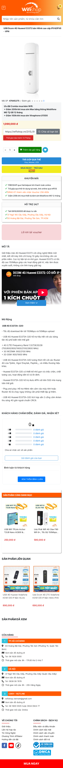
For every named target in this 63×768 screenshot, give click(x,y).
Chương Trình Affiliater (12, 736)
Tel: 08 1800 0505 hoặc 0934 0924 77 (22, 706)
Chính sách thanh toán (43, 736)
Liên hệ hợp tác (9, 730)
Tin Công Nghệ (9, 733)
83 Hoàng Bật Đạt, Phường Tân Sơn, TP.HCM (27, 218)
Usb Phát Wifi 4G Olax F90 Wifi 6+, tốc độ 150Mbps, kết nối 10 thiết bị (46, 531)
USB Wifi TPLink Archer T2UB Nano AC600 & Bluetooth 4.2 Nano (14, 531)
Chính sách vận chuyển (44, 733)
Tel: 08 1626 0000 (13, 656)
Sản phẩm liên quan (16, 558)
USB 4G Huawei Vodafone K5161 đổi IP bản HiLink (15, 596)
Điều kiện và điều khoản (44, 726)
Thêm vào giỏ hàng (31, 150)
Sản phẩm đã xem (14, 619)
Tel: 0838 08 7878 (13, 681)
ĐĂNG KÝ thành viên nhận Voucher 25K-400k (28, 192)
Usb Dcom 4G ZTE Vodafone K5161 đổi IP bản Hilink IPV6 (46, 596)
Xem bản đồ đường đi (15, 653)
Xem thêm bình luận (32, 479)
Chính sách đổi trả (41, 739)
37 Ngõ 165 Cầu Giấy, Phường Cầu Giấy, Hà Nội (29, 215)
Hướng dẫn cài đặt (10, 739)
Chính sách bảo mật (42, 730)
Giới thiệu (6, 726)
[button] (31, 303)
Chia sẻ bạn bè (49, 131)
